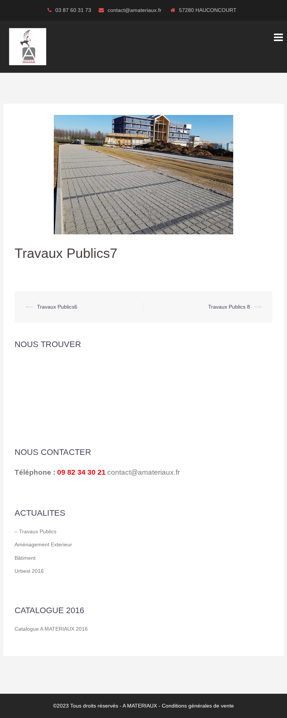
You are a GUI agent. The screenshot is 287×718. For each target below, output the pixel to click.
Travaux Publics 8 (229, 307)
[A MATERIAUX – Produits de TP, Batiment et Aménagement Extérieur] (27, 46)
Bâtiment (25, 558)
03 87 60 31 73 (73, 10)
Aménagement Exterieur (43, 544)
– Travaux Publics (35, 531)
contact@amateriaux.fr (135, 10)
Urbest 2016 (29, 571)
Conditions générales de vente (198, 706)
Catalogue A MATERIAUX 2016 (51, 629)
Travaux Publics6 (57, 307)
